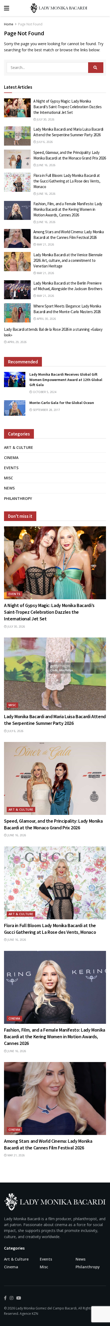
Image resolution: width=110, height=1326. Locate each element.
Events (11, 467)
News (9, 488)
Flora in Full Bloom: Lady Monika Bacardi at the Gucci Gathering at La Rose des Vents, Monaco (66, 181)
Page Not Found (30, 24)
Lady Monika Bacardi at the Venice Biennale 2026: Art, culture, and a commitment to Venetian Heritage (67, 260)
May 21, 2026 (45, 244)
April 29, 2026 (17, 342)
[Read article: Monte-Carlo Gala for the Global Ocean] (14, 407)
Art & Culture (18, 447)
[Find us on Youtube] (18, 1298)
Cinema (11, 457)
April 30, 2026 (46, 319)
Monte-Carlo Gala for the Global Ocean (61, 402)
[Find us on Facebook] (5, 1298)
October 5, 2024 (44, 392)
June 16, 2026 (46, 165)
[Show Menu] (6, 8)
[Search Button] (95, 67)
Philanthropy (18, 498)
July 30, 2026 (45, 119)
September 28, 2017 (46, 410)
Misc (8, 477)
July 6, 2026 (44, 142)
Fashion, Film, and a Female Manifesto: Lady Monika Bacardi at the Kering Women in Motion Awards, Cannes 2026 (67, 209)
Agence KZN (29, 1313)
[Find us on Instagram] (11, 1298)
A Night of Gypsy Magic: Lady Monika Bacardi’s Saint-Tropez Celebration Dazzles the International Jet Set (67, 107)
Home (8, 24)
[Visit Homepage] (59, 8)
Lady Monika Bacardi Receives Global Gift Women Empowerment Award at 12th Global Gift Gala (65, 379)
